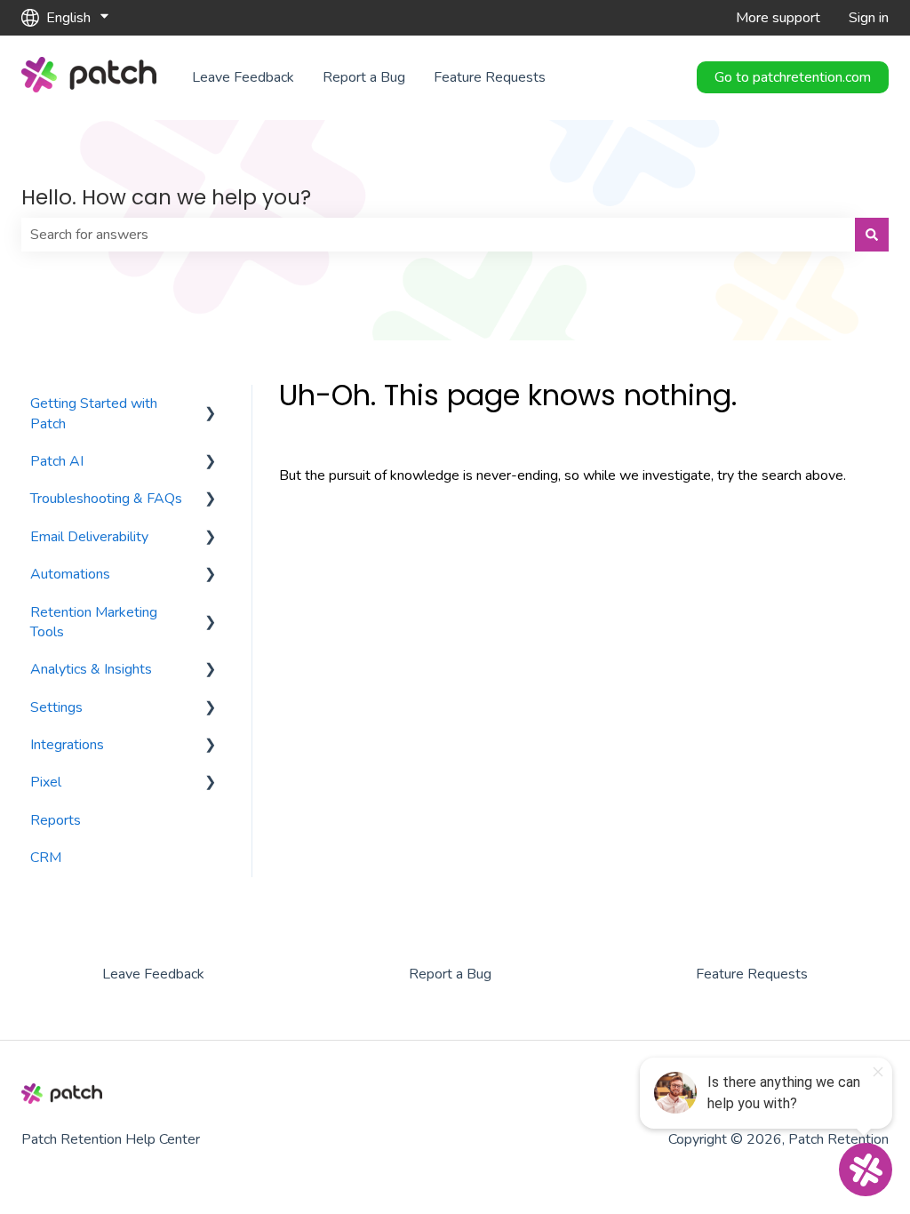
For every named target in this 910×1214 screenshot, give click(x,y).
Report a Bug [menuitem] (450, 974)
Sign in (869, 18)
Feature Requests (490, 77)
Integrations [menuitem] (67, 745)
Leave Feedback (243, 77)
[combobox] (438, 235)
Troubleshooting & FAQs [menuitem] (106, 498)
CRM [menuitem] (45, 857)
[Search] (872, 235)
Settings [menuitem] (56, 707)
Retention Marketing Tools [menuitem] (93, 622)
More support (778, 18)
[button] (210, 405)
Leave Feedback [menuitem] (153, 974)
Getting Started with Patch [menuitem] (93, 413)
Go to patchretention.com (792, 77)
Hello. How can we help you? (166, 197)
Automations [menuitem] (70, 574)
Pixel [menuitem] (45, 782)
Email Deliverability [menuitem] (89, 537)
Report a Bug (364, 77)
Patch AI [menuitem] (57, 461)
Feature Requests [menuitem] (752, 974)
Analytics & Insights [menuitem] (91, 669)
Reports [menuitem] (55, 820)
